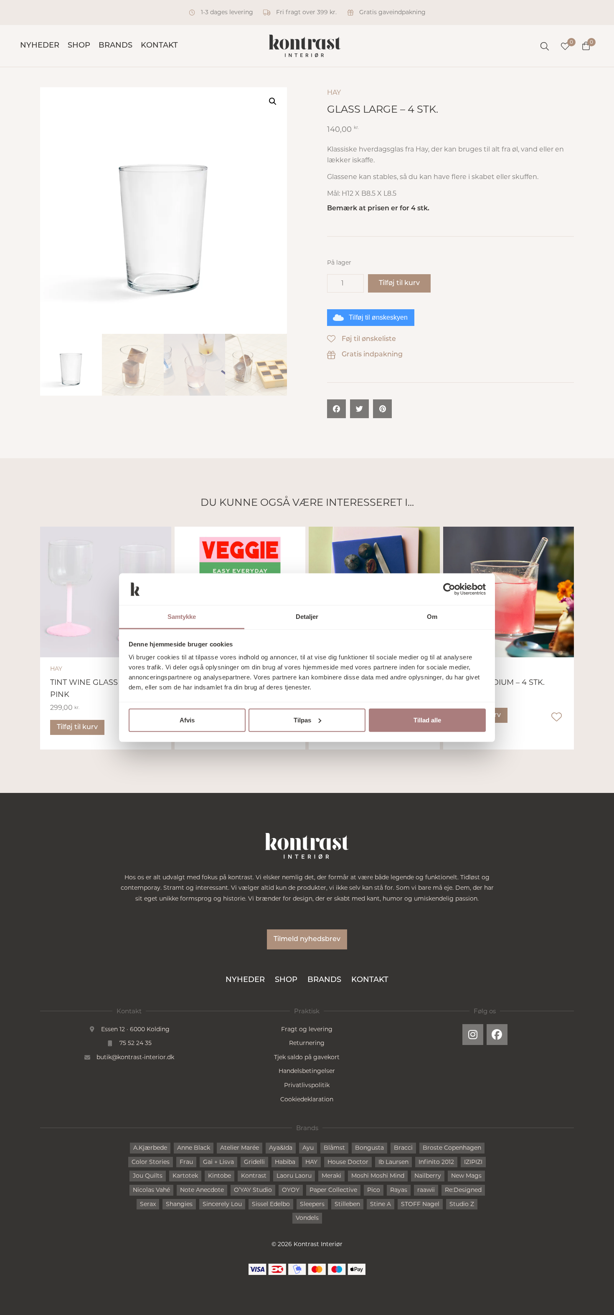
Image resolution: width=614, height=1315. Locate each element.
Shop (79, 46)
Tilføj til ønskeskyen (378, 317)
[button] (272, 101)
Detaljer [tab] (307, 616)
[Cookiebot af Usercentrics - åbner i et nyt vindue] (449, 589)
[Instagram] (472, 1034)
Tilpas (302, 720)
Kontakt (159, 46)
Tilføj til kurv (399, 283)
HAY (334, 92)
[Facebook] (497, 1034)
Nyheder (39, 46)
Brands (115, 46)
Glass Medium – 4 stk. (499, 682)
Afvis (187, 720)
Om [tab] (432, 616)
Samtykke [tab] (181, 616)
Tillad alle (427, 720)
